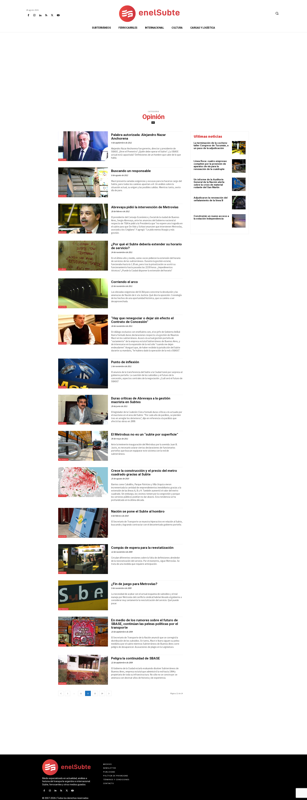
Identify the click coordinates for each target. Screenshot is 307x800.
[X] (52, 15)
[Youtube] (58, 15)
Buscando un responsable (131, 171)
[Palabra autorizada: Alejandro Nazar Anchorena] (83, 146)
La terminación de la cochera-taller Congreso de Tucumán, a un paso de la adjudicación (211, 146)
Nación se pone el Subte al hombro (138, 511)
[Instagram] (34, 15)
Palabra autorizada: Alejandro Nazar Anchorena (138, 136)
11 (81, 693)
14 (102, 693)
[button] (277, 13)
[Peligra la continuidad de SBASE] (83, 670)
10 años (62, 269)
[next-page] (109, 693)
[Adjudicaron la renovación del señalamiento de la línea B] (239, 202)
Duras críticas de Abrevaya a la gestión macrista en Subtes (140, 400)
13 (95, 693)
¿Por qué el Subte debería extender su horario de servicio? (146, 246)
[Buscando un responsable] (83, 182)
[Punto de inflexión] (83, 373)
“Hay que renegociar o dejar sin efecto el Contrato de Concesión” (142, 320)
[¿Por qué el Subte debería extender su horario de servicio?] (83, 256)
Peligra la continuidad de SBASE (135, 658)
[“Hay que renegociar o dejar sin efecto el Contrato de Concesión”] (83, 329)
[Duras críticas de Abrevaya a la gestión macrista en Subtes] (83, 410)
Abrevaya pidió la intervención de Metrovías (144, 207)
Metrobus (63, 460)
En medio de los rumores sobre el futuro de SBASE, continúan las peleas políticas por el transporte (144, 623)
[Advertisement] (153, 56)
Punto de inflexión (125, 362)
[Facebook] (28, 15)
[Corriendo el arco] (83, 293)
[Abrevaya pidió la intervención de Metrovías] (83, 218)
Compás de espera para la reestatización (142, 548)
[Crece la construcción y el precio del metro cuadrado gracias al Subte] (83, 482)
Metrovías (63, 609)
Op (153, 123)
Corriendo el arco (124, 282)
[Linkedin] (40, 15)
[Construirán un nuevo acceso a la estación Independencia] (239, 221)
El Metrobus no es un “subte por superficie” (144, 434)
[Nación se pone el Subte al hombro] (83, 523)
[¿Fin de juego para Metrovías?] (83, 595)
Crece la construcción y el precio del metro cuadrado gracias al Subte (144, 472)
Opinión (62, 160)
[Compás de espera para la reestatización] (83, 559)
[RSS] (46, 15)
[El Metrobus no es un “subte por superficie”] (83, 446)
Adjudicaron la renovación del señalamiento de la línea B (211, 199)
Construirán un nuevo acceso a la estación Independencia (211, 217)
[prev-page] (61, 693)
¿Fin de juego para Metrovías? (134, 584)
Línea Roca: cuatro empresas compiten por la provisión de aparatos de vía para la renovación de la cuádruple (210, 165)
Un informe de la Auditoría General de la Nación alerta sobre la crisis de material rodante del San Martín (209, 183)
